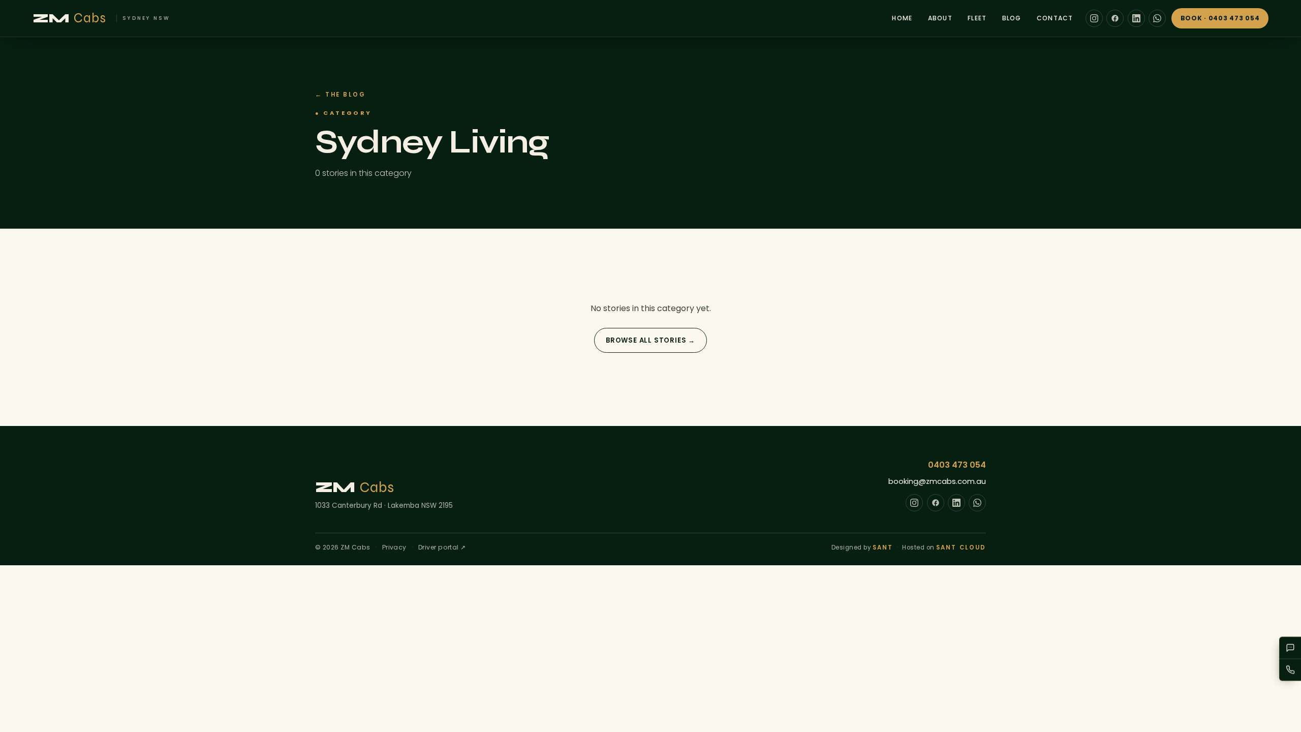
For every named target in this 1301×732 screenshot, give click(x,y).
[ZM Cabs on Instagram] (1094, 18)
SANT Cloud (961, 547)
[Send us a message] (1290, 648)
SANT (883, 547)
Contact (1055, 18)
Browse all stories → (650, 340)
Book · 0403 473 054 (1220, 18)
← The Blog (340, 94)
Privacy (394, 547)
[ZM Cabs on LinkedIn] (1136, 18)
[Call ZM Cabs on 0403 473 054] (1290, 670)
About (940, 18)
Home (902, 18)
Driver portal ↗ (442, 547)
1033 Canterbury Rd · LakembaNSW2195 (384, 505)
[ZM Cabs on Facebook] (1115, 18)
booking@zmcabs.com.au (937, 481)
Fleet (977, 18)
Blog (1011, 18)
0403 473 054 (957, 465)
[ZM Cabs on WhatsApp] (1157, 18)
